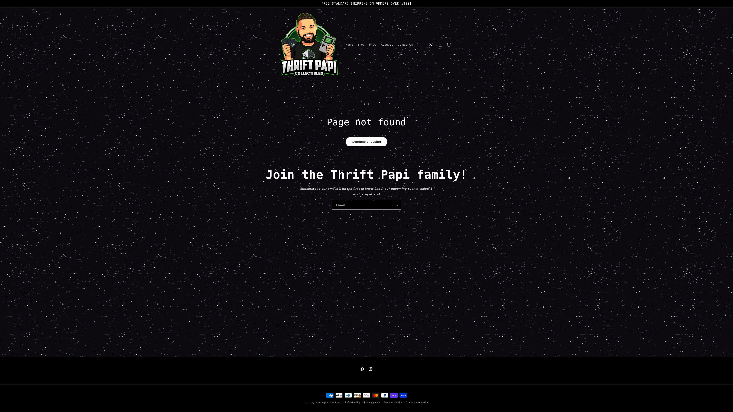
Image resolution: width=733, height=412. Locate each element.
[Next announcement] (451, 3)
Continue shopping (366, 141)
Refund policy (352, 402)
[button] (432, 44)
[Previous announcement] (282, 3)
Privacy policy (372, 402)
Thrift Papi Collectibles (328, 402)
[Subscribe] (396, 205)
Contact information (417, 402)
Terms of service (393, 402)
